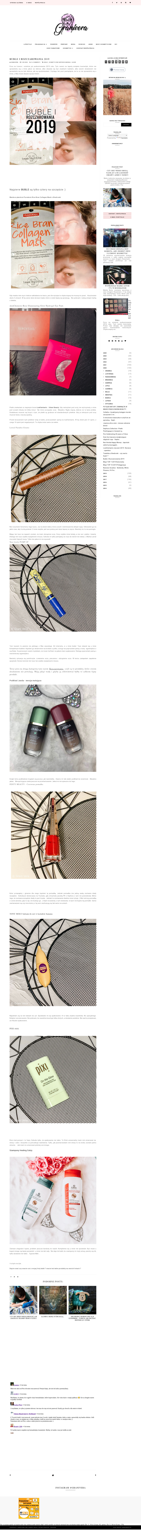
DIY (116, 44)
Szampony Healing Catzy (21, 1150)
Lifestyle (28, 44)
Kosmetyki (68, 48)
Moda (73, 44)
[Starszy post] (95, 1475)
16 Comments (35, 62)
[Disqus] (53, 1354)
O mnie (29, 2)
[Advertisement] (52, 1450)
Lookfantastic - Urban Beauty (48, 407)
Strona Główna (16, 2)
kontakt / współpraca (117, 213)
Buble (46, 62)
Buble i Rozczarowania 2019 (113, 459)
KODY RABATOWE (53, 48)
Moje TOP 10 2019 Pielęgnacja (114, 465)
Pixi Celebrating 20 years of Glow (115, 434)
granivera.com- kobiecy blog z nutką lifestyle (34, 1527)
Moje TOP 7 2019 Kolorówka (113, 462)
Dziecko (82, 44)
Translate (124, 138)
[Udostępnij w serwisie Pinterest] (17, 1277)
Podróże (53, 44)
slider (74, 62)
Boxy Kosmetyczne (103, 44)
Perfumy (64, 44)
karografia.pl (126, 1527)
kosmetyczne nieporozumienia (60, 62)
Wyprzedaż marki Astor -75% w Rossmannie (117, 287)
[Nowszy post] (10, 1475)
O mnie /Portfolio (117, 217)
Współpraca (40, 2)
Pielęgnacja (41, 44)
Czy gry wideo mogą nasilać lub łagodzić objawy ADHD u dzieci (117, 172)
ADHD (91, 44)
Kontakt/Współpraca (85, 48)
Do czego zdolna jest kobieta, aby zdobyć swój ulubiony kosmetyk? (117, 251)
